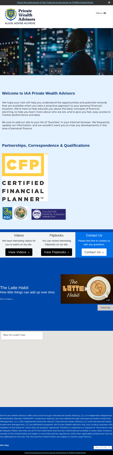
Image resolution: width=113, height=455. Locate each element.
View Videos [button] (17, 252)
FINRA (26, 418)
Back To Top (101, 447)
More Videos (7, 299)
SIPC (31, 418)
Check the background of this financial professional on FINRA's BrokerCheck (55, 2)
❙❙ (59, 71)
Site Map (4, 445)
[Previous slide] (3, 55)
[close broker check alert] (109, 2)
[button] (101, 13)
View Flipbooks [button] (55, 252)
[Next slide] (110, 55)
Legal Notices (84, 436)
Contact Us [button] (92, 252)
